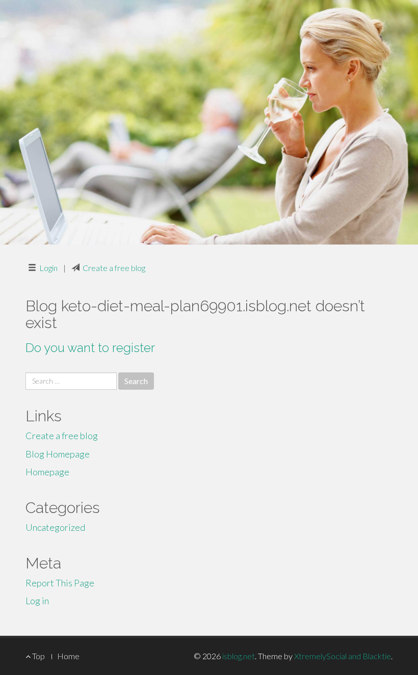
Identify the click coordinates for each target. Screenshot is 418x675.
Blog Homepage (57, 454)
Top (38, 656)
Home (68, 656)
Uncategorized (55, 527)
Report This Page (59, 582)
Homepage (47, 471)
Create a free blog (114, 268)
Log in (37, 600)
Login (48, 268)
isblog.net (238, 656)
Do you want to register (90, 347)
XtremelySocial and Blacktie (342, 656)
